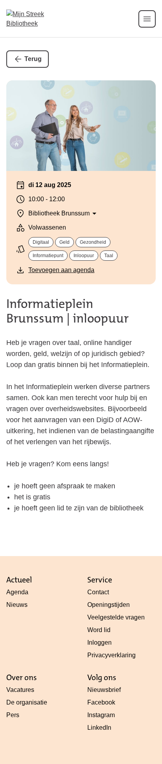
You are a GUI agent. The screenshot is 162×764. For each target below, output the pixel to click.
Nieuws (17, 604)
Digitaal (41, 242)
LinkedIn (99, 727)
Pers (12, 715)
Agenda (17, 592)
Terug (33, 59)
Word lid (98, 630)
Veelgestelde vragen (116, 617)
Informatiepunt (48, 255)
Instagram (101, 715)
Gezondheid (93, 242)
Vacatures (20, 689)
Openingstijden (108, 604)
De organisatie (26, 702)
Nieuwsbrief (104, 689)
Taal (108, 255)
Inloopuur (84, 255)
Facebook (101, 702)
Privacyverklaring (111, 655)
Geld (64, 242)
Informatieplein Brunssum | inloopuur (67, 311)
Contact (98, 592)
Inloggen (99, 642)
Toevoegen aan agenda (61, 270)
